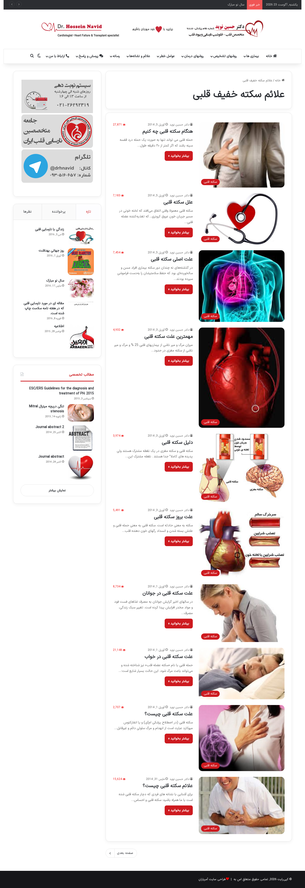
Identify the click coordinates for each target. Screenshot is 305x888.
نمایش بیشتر (57, 490)
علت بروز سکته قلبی (173, 517)
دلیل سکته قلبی (177, 442)
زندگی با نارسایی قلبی (49, 229)
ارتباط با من (57, 56)
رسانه (116, 56)
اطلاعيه (59, 326)
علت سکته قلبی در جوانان (167, 593)
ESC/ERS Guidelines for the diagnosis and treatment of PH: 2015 (61, 391)
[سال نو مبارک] (81, 288)
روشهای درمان (194, 56)
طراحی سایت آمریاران (212, 879)
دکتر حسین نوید (179, 125)
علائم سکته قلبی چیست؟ (168, 785)
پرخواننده (59, 211)
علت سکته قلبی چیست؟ (169, 714)
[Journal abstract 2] (81, 438)
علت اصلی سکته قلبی (172, 259)
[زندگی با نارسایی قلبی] (81, 236)
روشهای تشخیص (225, 56)
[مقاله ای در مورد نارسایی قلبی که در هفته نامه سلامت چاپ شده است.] (81, 303)
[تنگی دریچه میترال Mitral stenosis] (81, 413)
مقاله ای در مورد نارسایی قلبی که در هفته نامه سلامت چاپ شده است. (199, 4)
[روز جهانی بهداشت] (81, 261)
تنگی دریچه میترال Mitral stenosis (46, 409)
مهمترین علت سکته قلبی (168, 336)
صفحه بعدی (125, 853)
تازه (88, 211)
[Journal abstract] (81, 467)
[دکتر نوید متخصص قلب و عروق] (152, 29)
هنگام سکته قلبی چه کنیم (167, 131)
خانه (269, 56)
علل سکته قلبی (178, 202)
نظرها (27, 211)
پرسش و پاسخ (89, 56)
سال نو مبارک (55, 280)
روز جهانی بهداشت (51, 250)
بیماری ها (252, 56)
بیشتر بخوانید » (178, 155)
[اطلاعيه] (81, 337)
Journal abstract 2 (50, 427)
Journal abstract (51, 456)
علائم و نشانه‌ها (139, 56)
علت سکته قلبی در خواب (169, 656)
